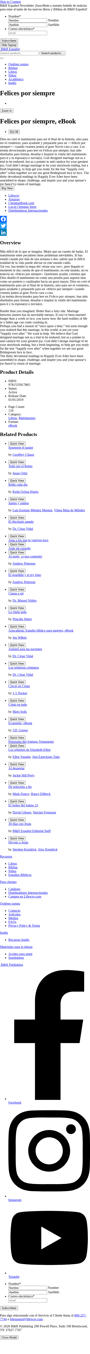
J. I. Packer (20, 693)
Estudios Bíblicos (19, 875)
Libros (12, 71)
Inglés (12, 83)
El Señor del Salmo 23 (23, 805)
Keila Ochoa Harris (25, 491)
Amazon (14, 199)
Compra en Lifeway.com (24, 896)
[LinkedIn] (45, 232)
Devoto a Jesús (18, 842)
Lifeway (13, 195)
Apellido (53, 24)
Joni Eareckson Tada (46, 757)
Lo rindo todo (17, 612)
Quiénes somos (18, 64)
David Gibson (22, 812)
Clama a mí (15, 593)
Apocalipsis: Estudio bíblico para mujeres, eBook (40, 630)
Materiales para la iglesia (16, 947)
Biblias (13, 68)
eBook (12, 425)
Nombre (14, 16)
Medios (13, 918)
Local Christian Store (22, 207)
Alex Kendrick (48, 849)
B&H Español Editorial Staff (32, 831)
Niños (12, 75)
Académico (15, 79)
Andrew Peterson (23, 563)
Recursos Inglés (18, 940)
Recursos (6, 856)
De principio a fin (20, 787)
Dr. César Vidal (23, 528)
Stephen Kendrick (24, 849)
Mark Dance (21, 794)
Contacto (14, 910)
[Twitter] (45, 225)
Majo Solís (20, 711)
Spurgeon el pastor (20, 447)
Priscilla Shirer (22, 619)
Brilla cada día (17, 484)
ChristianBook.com (21, 203)
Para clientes (8, 882)
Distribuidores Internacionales (28, 892)
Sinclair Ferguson (44, 812)
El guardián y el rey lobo (24, 575)
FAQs (12, 922)
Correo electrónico (21, 29)
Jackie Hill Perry (24, 775)
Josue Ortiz (20, 473)
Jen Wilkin (20, 637)
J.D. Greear (20, 730)
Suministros (16, 957)
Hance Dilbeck (41, 794)
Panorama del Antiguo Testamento (31, 741)
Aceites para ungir (20, 954)
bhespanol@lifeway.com (26, 1319)
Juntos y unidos (18, 503)
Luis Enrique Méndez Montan (32, 510)
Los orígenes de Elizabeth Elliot (29, 750)
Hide (9, 45)
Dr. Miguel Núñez (25, 600)
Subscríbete (9, 40)
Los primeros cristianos (23, 667)
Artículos (14, 914)
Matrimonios (27, 418)
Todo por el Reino (20, 466)
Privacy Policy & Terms (24, 925)
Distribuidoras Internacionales (28, 210)
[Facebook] (45, 219)
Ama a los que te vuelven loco (28, 540)
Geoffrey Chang (23, 454)
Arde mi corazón (19, 548)
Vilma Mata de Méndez (69, 510)
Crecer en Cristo (19, 686)
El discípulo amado (21, 521)
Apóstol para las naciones (25, 649)
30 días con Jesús (19, 824)
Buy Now (7, 188)
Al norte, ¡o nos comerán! (25, 556)
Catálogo (14, 889)
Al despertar (16, 768)
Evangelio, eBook (20, 723)
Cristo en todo (17, 704)
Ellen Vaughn (22, 757)
